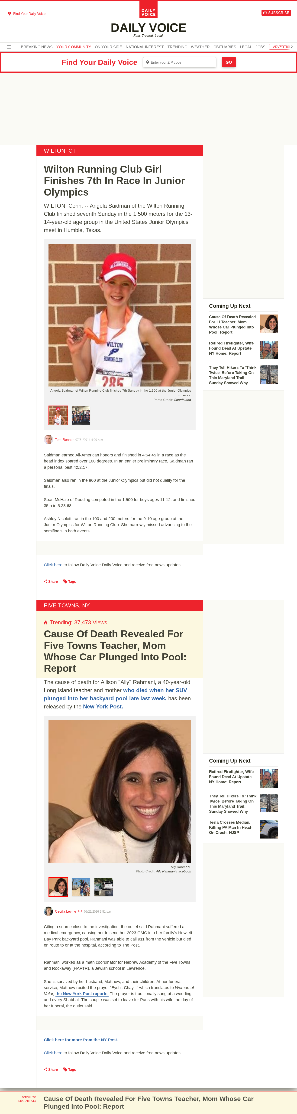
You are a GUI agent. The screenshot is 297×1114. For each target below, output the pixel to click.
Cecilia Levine (65, 911)
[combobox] (29, 13)
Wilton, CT (60, 150)
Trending (177, 47)
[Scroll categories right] (292, 46)
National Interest (145, 47)
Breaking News (37, 47)
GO (229, 62)
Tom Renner (64, 440)
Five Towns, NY (67, 605)
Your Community (73, 47)
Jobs (260, 47)
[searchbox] (32, 14)
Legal (246, 47)
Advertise (282, 47)
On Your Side (108, 47)
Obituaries (224, 47)
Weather (200, 47)
